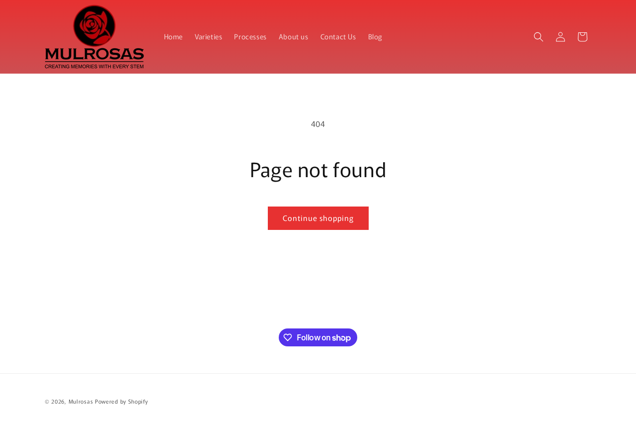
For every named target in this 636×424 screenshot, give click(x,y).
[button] (539, 37)
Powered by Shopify (121, 401)
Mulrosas (81, 401)
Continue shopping (318, 217)
